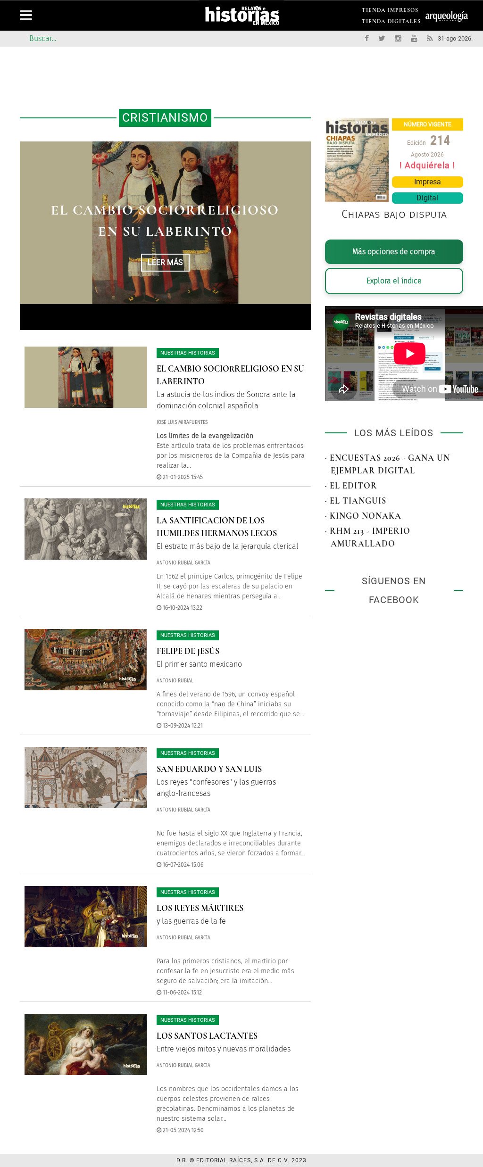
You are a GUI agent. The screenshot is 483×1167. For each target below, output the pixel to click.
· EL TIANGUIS (355, 501)
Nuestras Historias (187, 353)
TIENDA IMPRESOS (390, 11)
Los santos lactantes (207, 1036)
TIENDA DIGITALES (391, 23)
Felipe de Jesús (188, 651)
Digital (427, 197)
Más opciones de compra (393, 251)
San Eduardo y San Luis (209, 769)
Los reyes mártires (200, 908)
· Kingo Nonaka (363, 516)
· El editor (351, 485)
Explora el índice (394, 280)
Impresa (427, 181)
